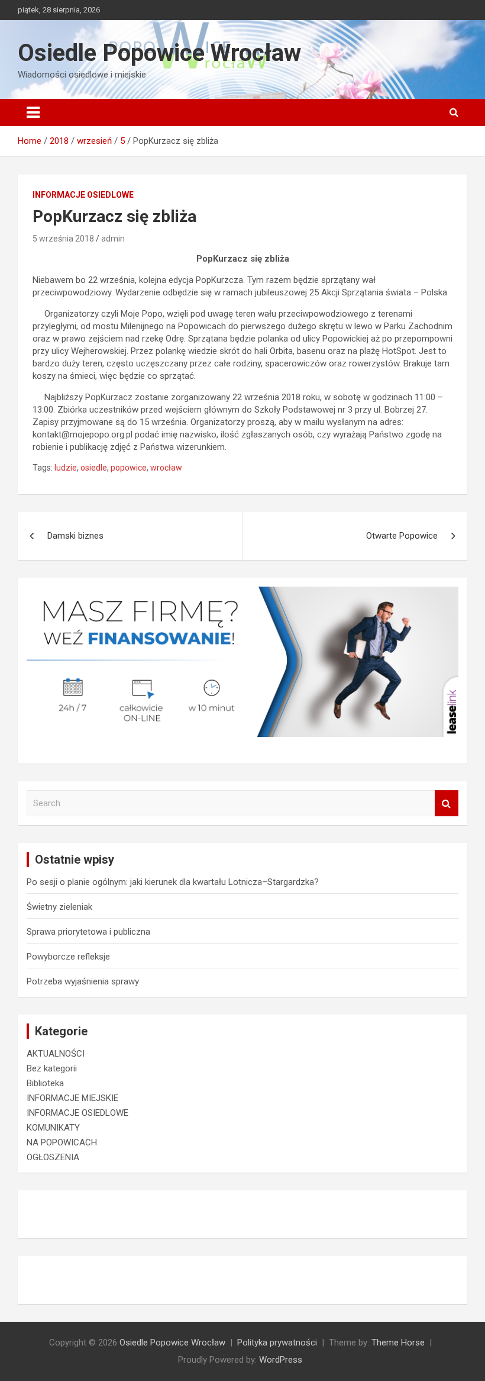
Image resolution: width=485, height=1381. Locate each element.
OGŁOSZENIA (53, 1157)
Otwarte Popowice (402, 535)
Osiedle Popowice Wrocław (159, 53)
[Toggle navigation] (33, 112)
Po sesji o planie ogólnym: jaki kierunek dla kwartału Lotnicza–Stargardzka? (173, 882)
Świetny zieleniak (59, 907)
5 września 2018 (63, 238)
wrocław (166, 467)
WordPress (280, 1359)
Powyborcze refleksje (68, 956)
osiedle (93, 467)
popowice (129, 467)
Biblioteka (45, 1083)
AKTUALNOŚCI (56, 1053)
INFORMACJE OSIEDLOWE (83, 194)
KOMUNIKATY (53, 1127)
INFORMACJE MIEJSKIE (72, 1098)
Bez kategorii (52, 1068)
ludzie (65, 467)
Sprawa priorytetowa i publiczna (88, 931)
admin (113, 238)
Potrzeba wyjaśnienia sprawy (83, 981)
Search (446, 803)
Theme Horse (398, 1342)
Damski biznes (75, 535)
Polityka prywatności (277, 1342)
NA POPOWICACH (62, 1142)
